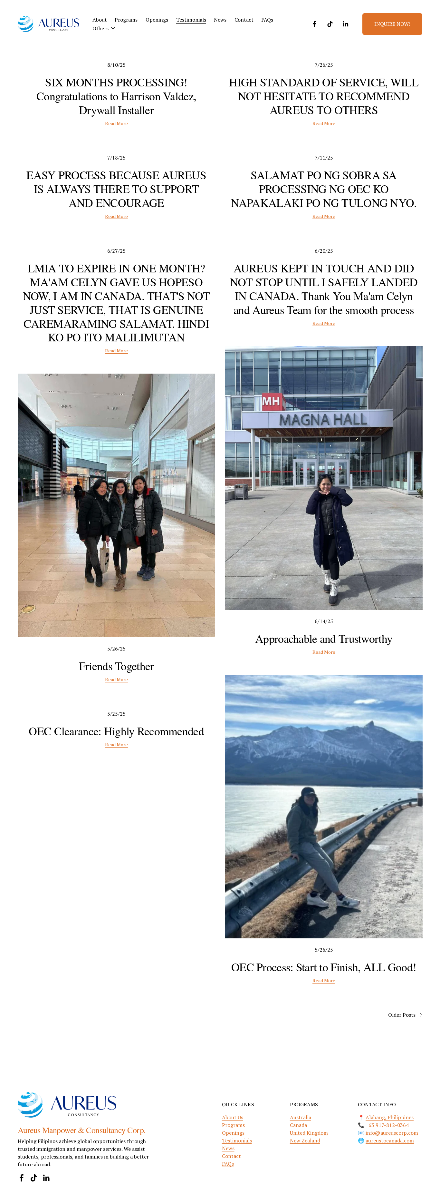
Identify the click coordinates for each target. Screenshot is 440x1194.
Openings (157, 19)
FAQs (267, 19)
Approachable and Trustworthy (323, 638)
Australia (300, 1117)
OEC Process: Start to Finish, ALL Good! (323, 966)
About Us (232, 1117)
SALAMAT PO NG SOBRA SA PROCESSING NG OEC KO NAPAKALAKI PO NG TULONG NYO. (324, 188)
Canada (298, 1125)
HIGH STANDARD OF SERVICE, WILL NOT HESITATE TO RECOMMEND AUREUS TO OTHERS (323, 95)
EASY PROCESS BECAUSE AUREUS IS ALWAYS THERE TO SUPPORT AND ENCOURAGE (116, 188)
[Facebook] (314, 24)
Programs (126, 19)
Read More (116, 123)
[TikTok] (330, 24)
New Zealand (305, 1140)
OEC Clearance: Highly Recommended (116, 731)
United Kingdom (309, 1132)
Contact (243, 19)
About (99, 19)
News (220, 19)
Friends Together (116, 665)
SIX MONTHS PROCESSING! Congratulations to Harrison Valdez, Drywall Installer (116, 95)
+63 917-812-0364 (387, 1125)
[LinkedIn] (345, 24)
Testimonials (191, 19)
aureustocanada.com (390, 1140)
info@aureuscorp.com (392, 1132)
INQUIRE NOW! (392, 23)
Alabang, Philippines (390, 1117)
